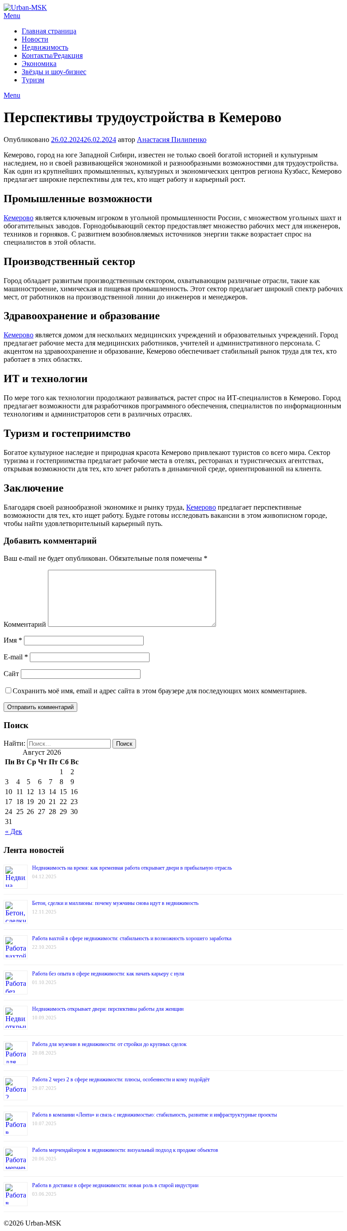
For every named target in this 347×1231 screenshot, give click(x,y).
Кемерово (18, 218)
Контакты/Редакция (52, 55)
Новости (35, 39)
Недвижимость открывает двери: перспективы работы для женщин (107, 1009)
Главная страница (49, 31)
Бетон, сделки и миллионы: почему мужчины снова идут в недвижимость (115, 903)
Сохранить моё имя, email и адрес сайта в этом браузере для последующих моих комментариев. (160, 691)
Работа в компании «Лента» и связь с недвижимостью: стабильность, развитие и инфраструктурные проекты (154, 1115)
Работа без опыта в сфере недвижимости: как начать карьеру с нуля (108, 974)
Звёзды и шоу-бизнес (54, 72)
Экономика (39, 63)
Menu (12, 15)
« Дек (13, 831)
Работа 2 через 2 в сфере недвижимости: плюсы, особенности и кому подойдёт (121, 1079)
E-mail (16, 657)
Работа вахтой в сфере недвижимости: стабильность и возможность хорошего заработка (131, 938)
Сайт (11, 673)
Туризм (33, 80)
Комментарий (25, 624)
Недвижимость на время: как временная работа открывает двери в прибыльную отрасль (132, 868)
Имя (13, 640)
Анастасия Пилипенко (171, 139)
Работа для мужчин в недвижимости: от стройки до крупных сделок (109, 1044)
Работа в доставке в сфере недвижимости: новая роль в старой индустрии (115, 1185)
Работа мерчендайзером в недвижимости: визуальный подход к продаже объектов (125, 1150)
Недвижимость (45, 47)
